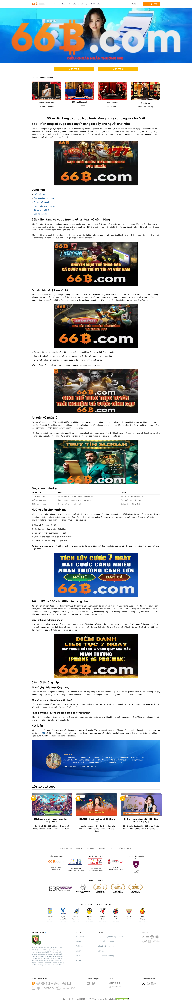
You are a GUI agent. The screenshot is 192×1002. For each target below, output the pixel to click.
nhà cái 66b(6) (104, 848)
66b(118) (79, 848)
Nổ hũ (87, 4)
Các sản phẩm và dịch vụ (44, 198)
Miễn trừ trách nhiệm (106, 946)
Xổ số (80, 4)
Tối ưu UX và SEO (41, 210)
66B (50, 4)
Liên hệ (101, 951)
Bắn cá (64, 4)
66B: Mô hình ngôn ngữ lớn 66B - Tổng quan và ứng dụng (141, 820)
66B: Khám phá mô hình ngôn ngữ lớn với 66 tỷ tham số (52, 820)
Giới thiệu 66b (40, 194)
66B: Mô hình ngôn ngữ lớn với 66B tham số (96, 820)
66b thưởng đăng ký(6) (122, 848)
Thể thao (57, 4)
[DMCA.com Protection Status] (122, 999)
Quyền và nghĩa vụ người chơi (110, 936)
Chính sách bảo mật (106, 941)
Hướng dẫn (95, 4)
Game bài (72, 4)
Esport (78, 951)
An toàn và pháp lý (42, 202)
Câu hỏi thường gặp (42, 214)
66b (44, 733)
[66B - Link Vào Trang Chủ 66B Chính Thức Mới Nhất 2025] (38, 4)
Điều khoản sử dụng (106, 955)
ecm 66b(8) (91, 848)
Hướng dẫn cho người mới (45, 206)
